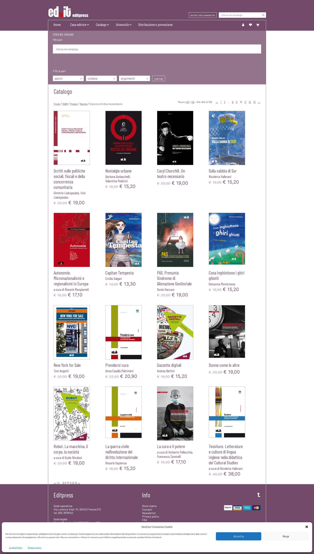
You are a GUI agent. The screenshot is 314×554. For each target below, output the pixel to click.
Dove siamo (149, 506)
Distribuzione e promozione (155, 24)
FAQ (144, 520)
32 (187, 102)
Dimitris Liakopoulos (66, 193)
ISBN (65, 103)
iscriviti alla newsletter (202, 15)
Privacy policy (34, 547)
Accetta (239, 536)
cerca (158, 78)
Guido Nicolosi (73, 457)
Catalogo (101, 24)
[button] (307, 527)
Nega (286, 536)
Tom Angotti (61, 371)
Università (122, 24)
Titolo (57, 103)
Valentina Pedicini (116, 181)
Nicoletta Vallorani (220, 176)
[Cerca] (263, 15)
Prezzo (74, 103)
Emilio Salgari (113, 278)
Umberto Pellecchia (180, 452)
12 (250, 102)
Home (57, 24)
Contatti (147, 509)
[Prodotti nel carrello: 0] (257, 24)
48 (192, 102)
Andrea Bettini (166, 371)
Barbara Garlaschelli (117, 176)
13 (254, 102)
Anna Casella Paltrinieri (119, 371)
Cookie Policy (15, 547)
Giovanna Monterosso (222, 284)
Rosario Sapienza (116, 463)
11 (245, 102)
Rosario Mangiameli (77, 289)
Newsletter (149, 513)
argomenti (134, 78)
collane (101, 78)
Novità (83, 103)
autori (68, 78)
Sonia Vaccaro (165, 289)
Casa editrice (78, 24)
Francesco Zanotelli (169, 456)
